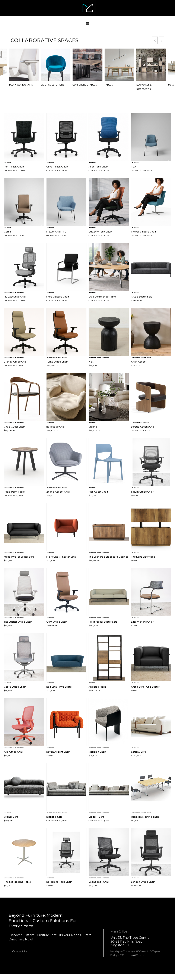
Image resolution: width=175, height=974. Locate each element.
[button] (87, 23)
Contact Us (20, 951)
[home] (88, 8)
